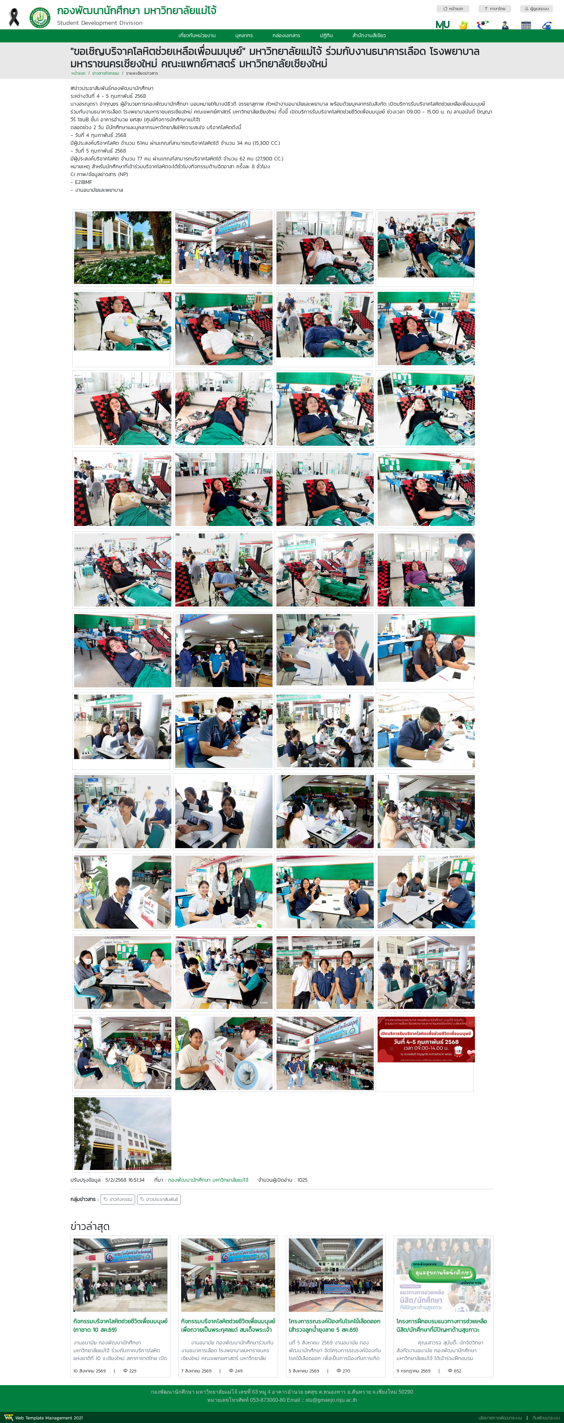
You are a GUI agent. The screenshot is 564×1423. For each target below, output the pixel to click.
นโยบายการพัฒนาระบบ (500, 1418)
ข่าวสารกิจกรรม (105, 73)
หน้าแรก (78, 73)
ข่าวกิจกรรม (120, 1199)
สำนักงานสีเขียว (369, 35)
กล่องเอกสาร (286, 35)
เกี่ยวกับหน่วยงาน (197, 35)
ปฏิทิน (326, 35)
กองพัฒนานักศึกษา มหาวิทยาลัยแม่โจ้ (208, 1180)
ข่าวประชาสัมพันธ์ (161, 1199)
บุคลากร (244, 35)
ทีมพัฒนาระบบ (546, 1418)
